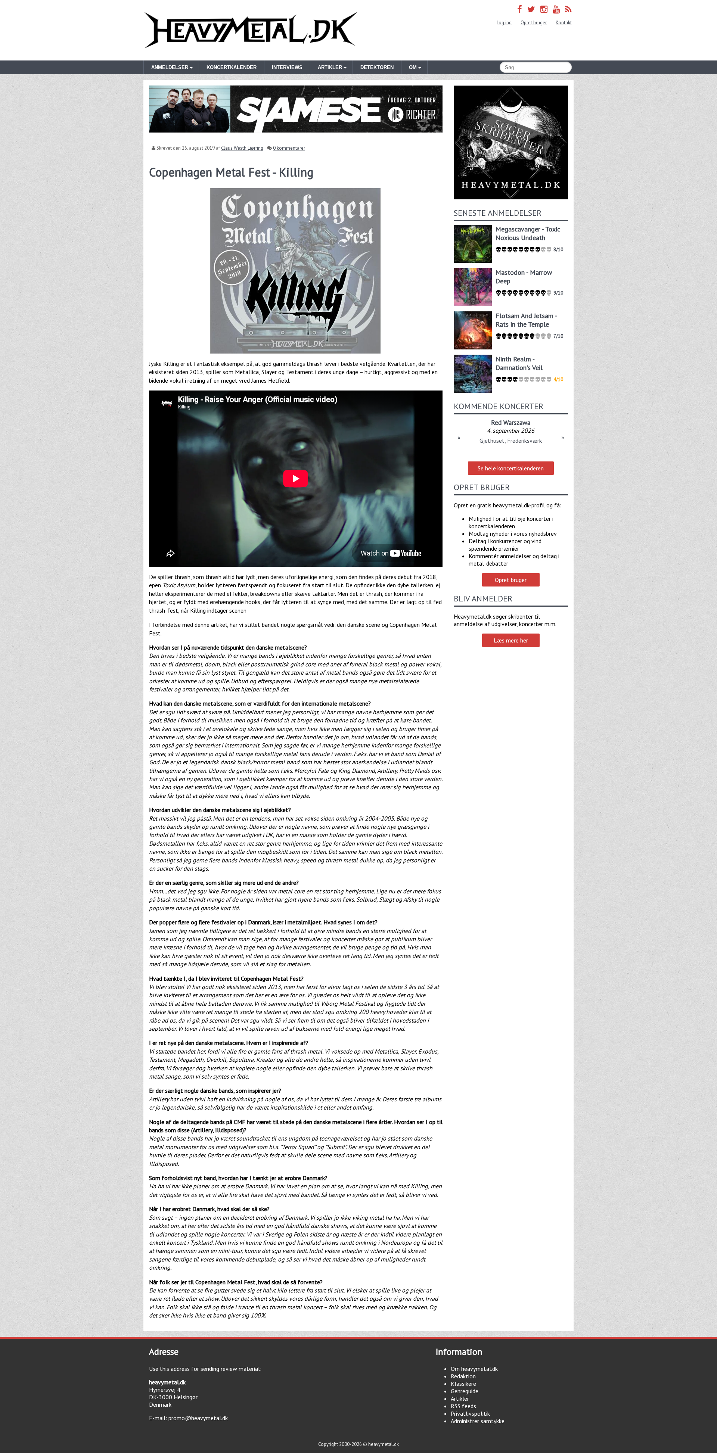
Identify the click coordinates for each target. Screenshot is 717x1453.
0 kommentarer (289, 148)
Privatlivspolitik (470, 1413)
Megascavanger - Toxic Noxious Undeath (528, 233)
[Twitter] (531, 9)
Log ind (504, 22)
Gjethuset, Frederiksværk (510, 440)
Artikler (460, 1398)
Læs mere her (511, 640)
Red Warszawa (510, 422)
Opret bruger (534, 22)
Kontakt (564, 22)
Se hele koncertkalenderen (511, 468)
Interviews (287, 67)
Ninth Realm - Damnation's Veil (519, 363)
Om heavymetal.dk (474, 1368)
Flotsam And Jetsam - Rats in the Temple (526, 320)
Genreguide (464, 1391)
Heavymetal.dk (250, 30)
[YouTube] (556, 9)
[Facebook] (519, 9)
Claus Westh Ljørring (242, 148)
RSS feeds (463, 1406)
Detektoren (377, 67)
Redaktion (463, 1376)
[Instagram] (543, 9)
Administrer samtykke (478, 1421)
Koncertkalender (232, 67)
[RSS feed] (568, 9)
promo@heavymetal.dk (198, 1418)
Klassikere (463, 1383)
